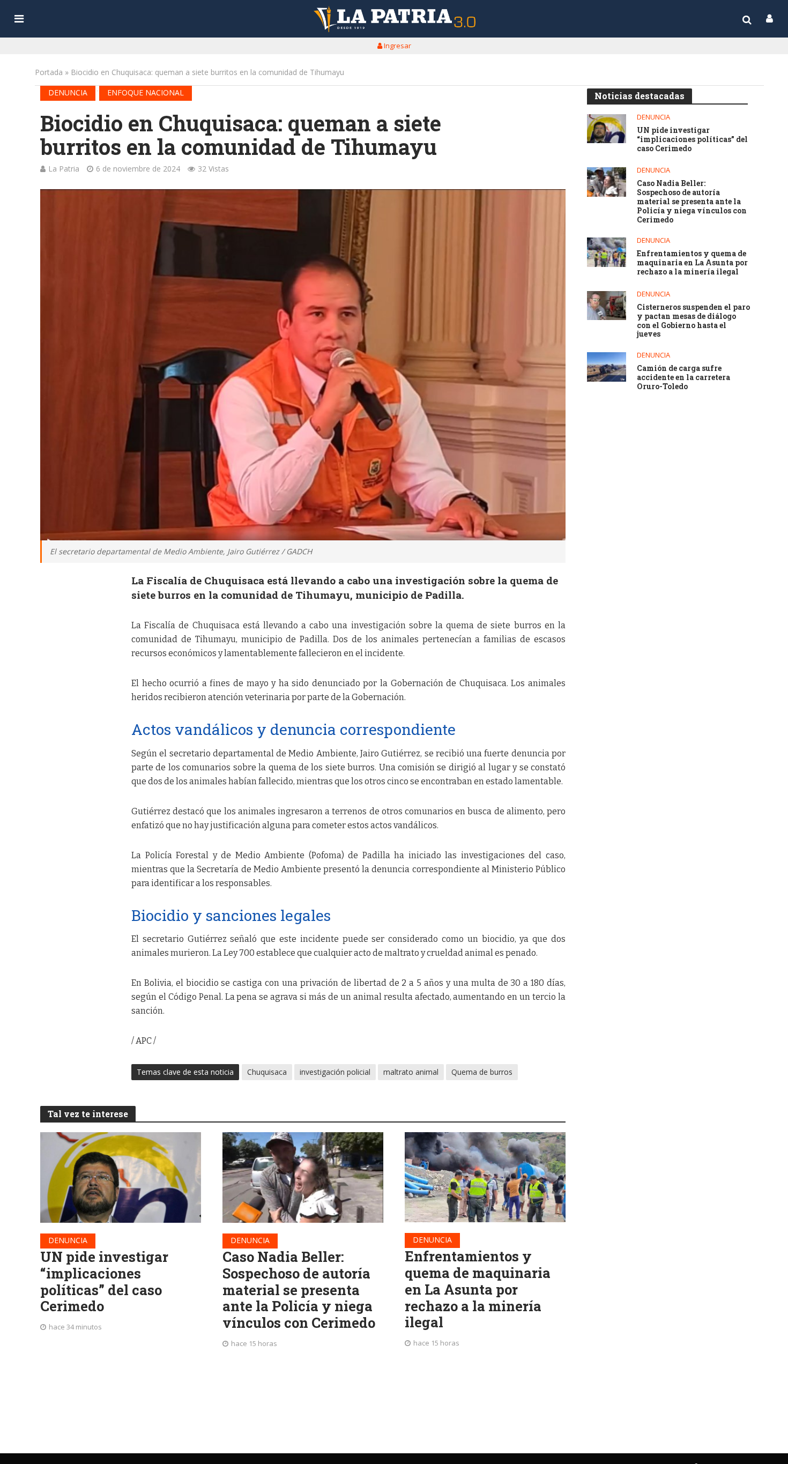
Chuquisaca (267, 1072)
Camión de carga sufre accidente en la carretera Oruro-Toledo (683, 377)
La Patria (63, 169)
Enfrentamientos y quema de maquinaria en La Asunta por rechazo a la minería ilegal (478, 1289)
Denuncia (67, 92)
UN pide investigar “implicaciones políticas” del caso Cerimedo (104, 1281)
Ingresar (396, 45)
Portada (49, 72)
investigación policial (335, 1072)
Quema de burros (481, 1072)
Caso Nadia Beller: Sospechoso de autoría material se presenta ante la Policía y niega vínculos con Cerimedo (298, 1290)
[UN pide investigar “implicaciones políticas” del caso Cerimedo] (120, 1177)
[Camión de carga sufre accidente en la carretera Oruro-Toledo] (606, 367)
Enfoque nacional (145, 92)
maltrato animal (410, 1072)
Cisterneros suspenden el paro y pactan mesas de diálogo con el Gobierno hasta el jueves (693, 321)
